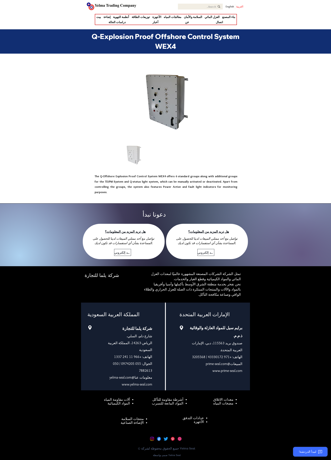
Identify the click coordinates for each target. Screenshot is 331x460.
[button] (212, 16)
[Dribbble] (179, 438)
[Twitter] (165, 438)
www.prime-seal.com (227, 371)
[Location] (90, 327)
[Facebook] (159, 438)
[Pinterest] (172, 438)
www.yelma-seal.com (137, 384)
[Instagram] (152, 438)
